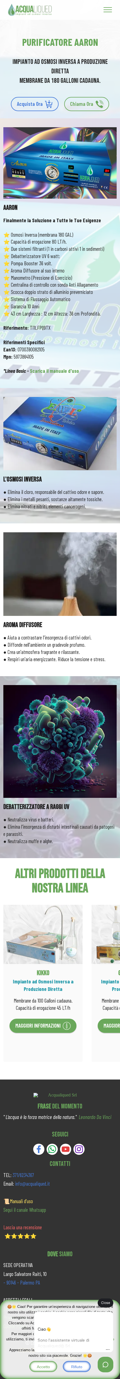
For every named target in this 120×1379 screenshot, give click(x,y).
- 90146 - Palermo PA (21, 1283)
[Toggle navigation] (108, 10)
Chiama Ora (81, 104)
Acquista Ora (30, 104)
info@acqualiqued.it (32, 1184)
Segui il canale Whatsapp (24, 1210)
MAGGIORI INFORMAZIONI (38, 1025)
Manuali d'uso (21, 1201)
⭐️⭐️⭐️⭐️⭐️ (20, 1236)
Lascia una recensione (22, 1227)
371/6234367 (22, 1175)
